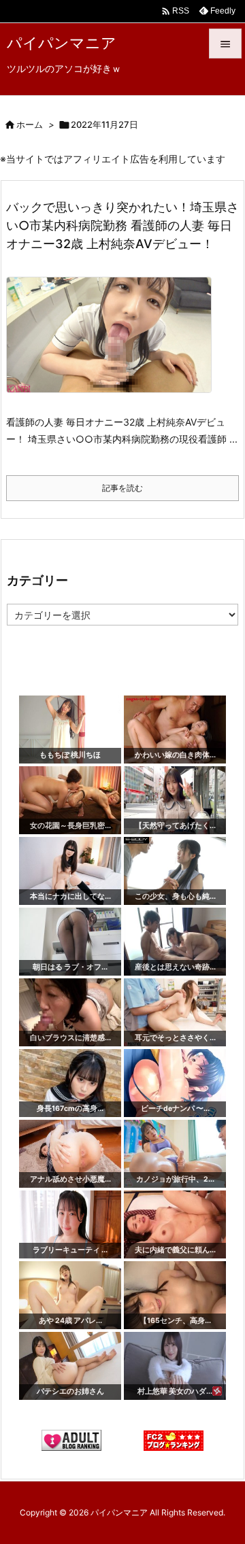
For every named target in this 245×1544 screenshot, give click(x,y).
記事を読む (122, 488)
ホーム (29, 124)
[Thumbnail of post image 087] (114, 344)
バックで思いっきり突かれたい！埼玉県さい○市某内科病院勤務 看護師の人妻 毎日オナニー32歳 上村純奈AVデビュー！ (122, 225)
